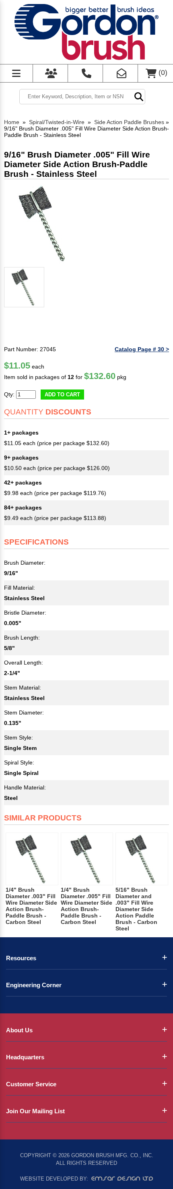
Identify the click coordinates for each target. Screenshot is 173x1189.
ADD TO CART (62, 395)
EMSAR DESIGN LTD (122, 1178)
